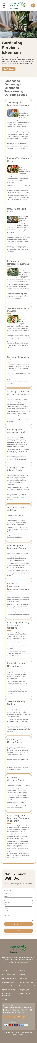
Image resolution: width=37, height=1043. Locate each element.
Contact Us (21, 970)
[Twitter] (9, 1017)
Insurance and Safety (8, 986)
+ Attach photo (18, 924)
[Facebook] (5, 1017)
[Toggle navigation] (4, 5)
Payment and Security (8, 990)
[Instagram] (14, 1017)
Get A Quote (9, 69)
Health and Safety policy (25, 982)
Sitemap (4, 999)
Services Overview (24, 993)
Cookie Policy (22, 978)
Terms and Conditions (8, 974)
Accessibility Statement (9, 978)
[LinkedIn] (19, 1017)
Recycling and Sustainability (6, 994)
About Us (4, 970)
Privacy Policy (22, 974)
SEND (18, 930)
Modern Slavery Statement (26, 986)
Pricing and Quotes (24, 990)
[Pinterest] (23, 1017)
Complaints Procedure (8, 982)
